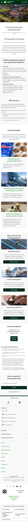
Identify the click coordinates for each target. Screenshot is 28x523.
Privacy (3, 442)
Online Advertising (5, 450)
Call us (6, 410)
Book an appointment (10, 417)
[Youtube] (17, 486)
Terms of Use (4, 453)
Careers (3, 468)
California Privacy (5, 446)
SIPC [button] (18, 368)
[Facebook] (10, 486)
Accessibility (4, 464)
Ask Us (14, 387)
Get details (6, 82)
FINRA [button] (21, 368)
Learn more (6, 74)
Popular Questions (14, 391)
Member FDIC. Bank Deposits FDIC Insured (14, 498)
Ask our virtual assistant (11, 414)
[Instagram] (13, 486)
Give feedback (8, 425)
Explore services (7, 92)
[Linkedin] (20, 486)
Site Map (3, 471)
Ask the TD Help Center (10, 421)
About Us (3, 460)
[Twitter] (7, 486)
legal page (15, 369)
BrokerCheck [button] (7, 369)
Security (3, 457)
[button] (14, 262)
